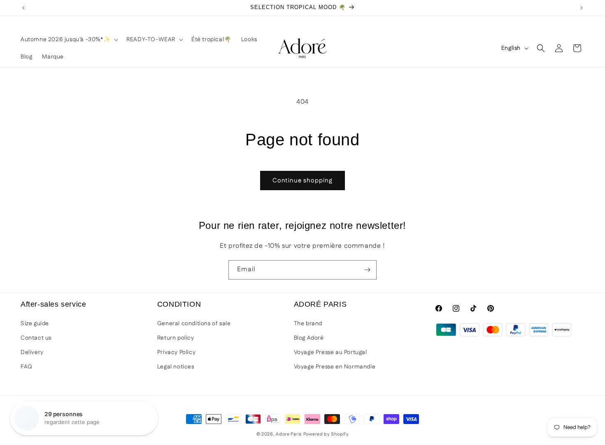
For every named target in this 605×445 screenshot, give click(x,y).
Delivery (32, 352)
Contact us (36, 338)
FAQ (27, 367)
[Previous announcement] (23, 8)
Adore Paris (289, 434)
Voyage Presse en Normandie (335, 367)
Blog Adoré (309, 338)
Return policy (175, 338)
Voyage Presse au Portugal (330, 352)
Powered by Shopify (326, 434)
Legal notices (175, 367)
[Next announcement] (581, 8)
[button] (68, 39)
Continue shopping (302, 180)
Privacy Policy (176, 352)
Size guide (35, 323)
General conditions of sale (194, 323)
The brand (308, 323)
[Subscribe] (367, 270)
